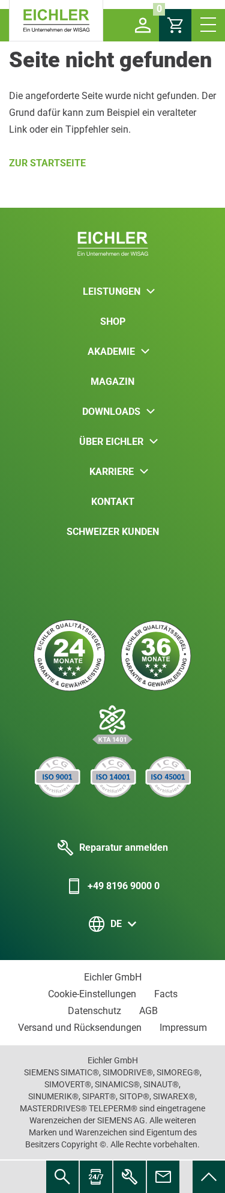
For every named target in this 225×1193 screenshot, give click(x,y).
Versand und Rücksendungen (80, 1027)
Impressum (183, 1027)
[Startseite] (56, 20)
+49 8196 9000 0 (124, 886)
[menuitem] (209, 1177)
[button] (143, 25)
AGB (148, 1010)
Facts (166, 994)
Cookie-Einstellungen (92, 994)
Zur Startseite (47, 163)
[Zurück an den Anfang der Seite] (209, 1177)
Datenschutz (94, 1010)
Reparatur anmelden (123, 847)
